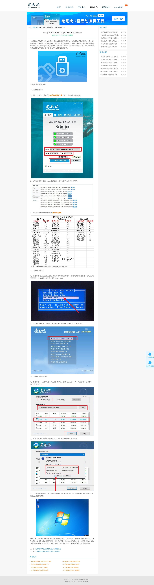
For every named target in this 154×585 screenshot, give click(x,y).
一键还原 (79, 581)
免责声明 (67, 581)
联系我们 (73, 581)
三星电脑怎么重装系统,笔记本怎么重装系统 (47, 551)
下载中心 (81, 7)
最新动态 (106, 7)
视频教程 (69, 7)
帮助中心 (94, 7)
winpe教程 (118, 7)
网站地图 (85, 581)
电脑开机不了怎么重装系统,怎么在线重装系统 (48, 549)
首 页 (59, 7)
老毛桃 (34, 5)
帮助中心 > (36, 27)
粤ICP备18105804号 (84, 579)
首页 (30, 27)
